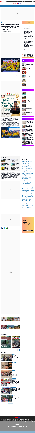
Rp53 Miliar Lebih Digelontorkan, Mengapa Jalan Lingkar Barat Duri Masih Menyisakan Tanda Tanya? (16, 346)
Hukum (14, 6)
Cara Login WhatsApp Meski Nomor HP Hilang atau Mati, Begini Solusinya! (29, 49)
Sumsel (27, 6)
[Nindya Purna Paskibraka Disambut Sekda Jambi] (6, 357)
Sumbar (30, 6)
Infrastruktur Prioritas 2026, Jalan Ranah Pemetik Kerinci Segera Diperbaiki (7, 160)
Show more (10, 404)
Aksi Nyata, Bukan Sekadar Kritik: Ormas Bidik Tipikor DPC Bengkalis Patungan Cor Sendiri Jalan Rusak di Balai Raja (29, 80)
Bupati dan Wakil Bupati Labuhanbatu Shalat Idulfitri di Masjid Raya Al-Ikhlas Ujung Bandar (29, 142)
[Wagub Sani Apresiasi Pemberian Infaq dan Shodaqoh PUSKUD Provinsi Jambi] (13, 160)
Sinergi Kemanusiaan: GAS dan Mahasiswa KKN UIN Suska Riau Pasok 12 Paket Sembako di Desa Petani (16, 397)
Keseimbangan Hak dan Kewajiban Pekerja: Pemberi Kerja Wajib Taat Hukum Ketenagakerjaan (16, 364)
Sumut (18, 6)
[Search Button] (34, 4)
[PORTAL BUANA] (17, 4)
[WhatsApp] (6, 228)
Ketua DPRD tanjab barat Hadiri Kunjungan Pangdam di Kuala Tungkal (17, 164)
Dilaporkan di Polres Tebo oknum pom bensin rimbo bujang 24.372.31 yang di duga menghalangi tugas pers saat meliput (28, 55)
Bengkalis (14, 387)
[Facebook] (1, 228)
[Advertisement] (17, 14)
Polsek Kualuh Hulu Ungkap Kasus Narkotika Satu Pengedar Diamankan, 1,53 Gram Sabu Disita (29, 134)
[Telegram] (4, 228)
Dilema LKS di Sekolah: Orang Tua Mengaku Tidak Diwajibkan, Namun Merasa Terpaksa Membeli (29, 72)
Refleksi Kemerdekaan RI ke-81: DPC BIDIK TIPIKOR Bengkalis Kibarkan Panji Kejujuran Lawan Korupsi (15, 381)
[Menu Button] (1, 4)
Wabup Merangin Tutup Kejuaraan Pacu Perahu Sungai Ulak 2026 (4, 331)
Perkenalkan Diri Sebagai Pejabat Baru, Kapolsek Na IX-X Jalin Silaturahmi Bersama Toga (29, 126)
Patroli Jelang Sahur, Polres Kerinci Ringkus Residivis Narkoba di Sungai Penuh (7, 168)
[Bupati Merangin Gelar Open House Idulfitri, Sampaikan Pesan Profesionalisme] (17, 319)
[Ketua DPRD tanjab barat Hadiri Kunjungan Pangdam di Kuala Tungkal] (13, 164)
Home (1, 6)
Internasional (10, 6)
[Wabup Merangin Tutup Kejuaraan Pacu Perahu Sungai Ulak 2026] (4, 327)
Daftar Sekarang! (28, 230)
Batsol (14, 370)
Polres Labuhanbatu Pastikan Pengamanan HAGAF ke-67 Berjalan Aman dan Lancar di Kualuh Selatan (30, 138)
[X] (3, 228)
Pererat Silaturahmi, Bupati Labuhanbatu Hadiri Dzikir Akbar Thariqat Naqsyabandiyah (29, 130)
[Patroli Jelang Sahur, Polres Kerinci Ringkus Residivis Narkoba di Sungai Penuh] (3, 168)
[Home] (1, 22)
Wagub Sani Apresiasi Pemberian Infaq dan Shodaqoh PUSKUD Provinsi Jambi (17, 160)
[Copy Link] (7, 228)
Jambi (21, 6)
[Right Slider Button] (34, 6)
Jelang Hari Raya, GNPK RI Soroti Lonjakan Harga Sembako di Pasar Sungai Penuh (4, 323)
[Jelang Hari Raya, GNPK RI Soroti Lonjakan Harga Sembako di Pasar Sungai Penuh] (4, 319)
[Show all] (33, 60)
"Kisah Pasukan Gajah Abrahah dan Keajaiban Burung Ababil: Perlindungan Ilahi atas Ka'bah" (28, 32)
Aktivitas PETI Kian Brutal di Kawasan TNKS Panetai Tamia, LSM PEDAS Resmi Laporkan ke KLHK (10, 323)
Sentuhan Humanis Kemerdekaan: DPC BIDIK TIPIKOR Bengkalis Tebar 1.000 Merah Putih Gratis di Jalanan (16, 389)
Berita (14, 354)
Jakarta (14, 362)
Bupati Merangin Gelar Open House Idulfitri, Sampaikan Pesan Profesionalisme (17, 323)
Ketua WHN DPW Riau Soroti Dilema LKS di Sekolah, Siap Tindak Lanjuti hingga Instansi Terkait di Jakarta (29, 68)
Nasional (5, 6)
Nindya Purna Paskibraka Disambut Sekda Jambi (15, 356)
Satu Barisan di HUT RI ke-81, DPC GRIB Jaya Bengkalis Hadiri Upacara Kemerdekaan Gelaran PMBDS (16, 373)
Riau (24, 6)
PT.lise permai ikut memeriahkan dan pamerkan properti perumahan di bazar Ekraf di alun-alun (7, 164)
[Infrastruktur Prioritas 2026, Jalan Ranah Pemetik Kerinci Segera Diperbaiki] (3, 160)
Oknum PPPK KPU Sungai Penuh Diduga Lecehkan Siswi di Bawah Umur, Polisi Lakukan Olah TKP (17, 168)
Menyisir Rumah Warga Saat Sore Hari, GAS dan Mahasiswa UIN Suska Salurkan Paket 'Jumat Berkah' (28, 39)
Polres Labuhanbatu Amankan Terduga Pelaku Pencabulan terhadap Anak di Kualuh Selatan (29, 122)
